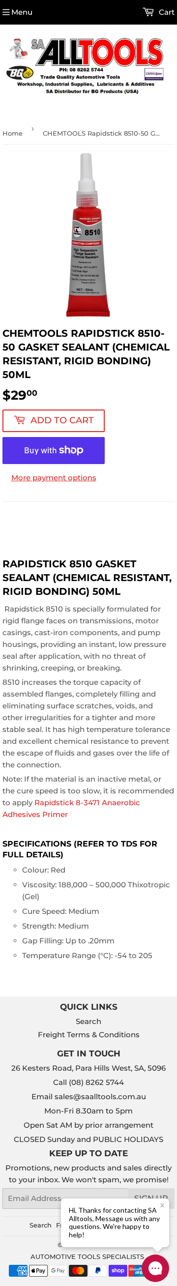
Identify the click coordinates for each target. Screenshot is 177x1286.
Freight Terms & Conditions (89, 1034)
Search (88, 1021)
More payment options (53, 477)
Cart (166, 12)
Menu (21, 12)
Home (12, 133)
